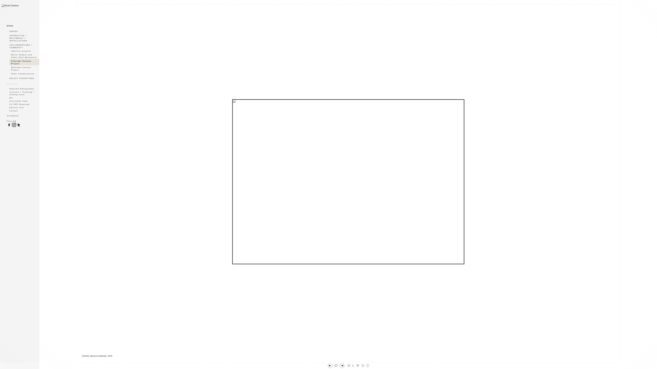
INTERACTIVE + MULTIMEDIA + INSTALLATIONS (18, 38)
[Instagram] (14, 126)
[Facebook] (343, 361)
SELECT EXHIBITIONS (21, 78)
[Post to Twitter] (347, 361)
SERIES (13, 31)
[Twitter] (18, 126)
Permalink (357, 360)
